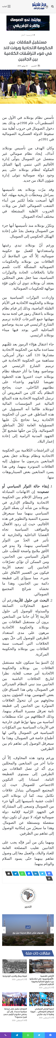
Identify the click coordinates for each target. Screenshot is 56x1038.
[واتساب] (21, 873)
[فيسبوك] (48, 873)
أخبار (23, 35)
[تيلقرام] (15, 873)
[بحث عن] (52, 7)
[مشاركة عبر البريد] (8, 873)
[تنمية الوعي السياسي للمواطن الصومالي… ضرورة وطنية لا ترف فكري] (41, 999)
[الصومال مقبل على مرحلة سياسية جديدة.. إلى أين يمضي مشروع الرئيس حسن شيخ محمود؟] (14, 999)
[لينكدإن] (35, 873)
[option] (28, 930)
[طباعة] (48, 878)
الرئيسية (29, 35)
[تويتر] (42, 873)
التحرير (33, 66)
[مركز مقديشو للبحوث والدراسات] (40, 6)
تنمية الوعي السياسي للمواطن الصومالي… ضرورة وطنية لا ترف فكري (42, 1011)
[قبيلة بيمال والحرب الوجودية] (14, 966)
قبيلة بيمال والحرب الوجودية (15, 976)
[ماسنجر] (28, 873)
